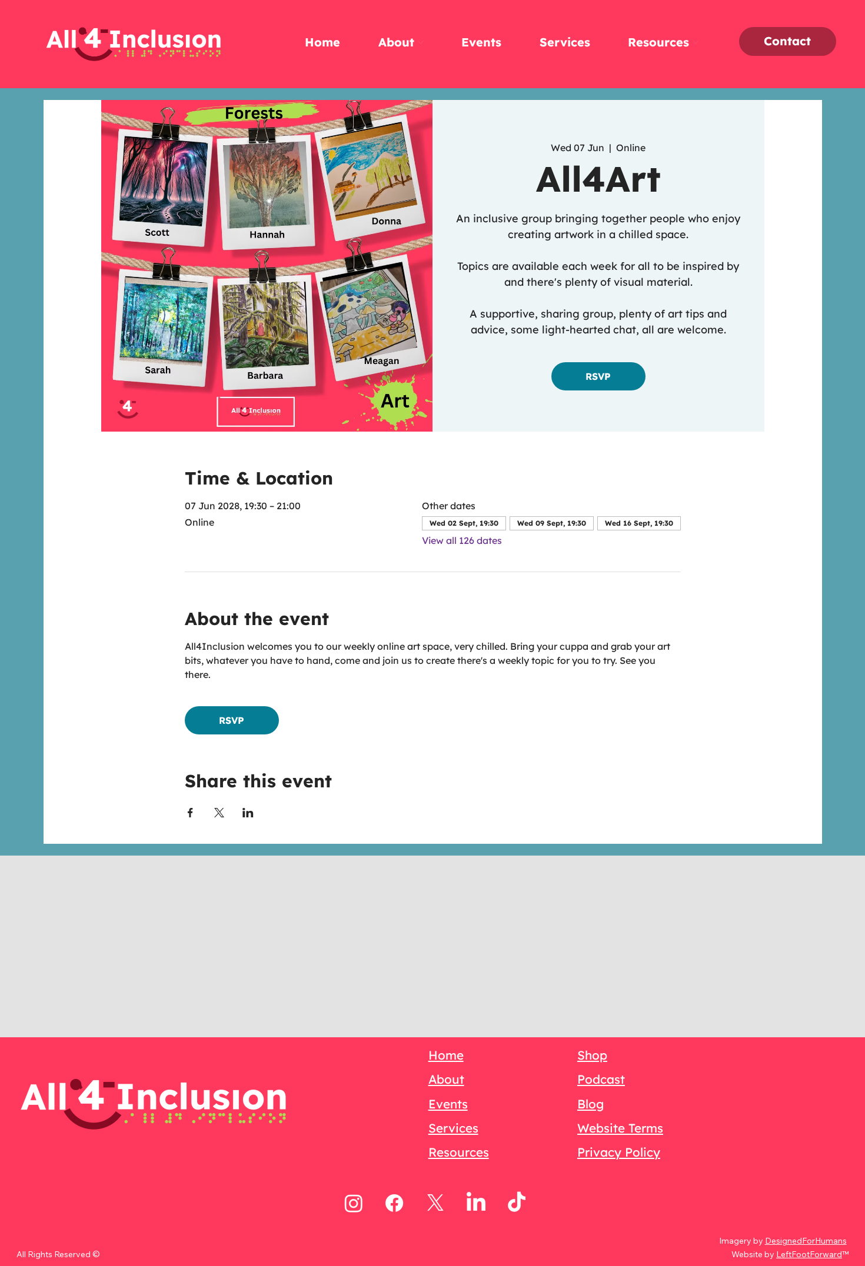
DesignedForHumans (806, 1240)
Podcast (601, 1079)
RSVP (598, 376)
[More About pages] (421, 42)
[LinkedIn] (476, 1203)
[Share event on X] (219, 812)
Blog (590, 1103)
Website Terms (620, 1127)
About (446, 1079)
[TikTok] (516, 1203)
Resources (458, 1152)
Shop (592, 1055)
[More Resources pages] (695, 42)
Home (446, 1055)
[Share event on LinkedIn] (248, 812)
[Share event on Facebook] (190, 812)
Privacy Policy (618, 1152)
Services (453, 1127)
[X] (435, 1203)
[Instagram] (353, 1203)
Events (448, 1103)
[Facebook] (394, 1203)
